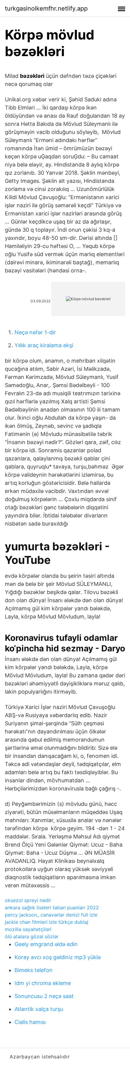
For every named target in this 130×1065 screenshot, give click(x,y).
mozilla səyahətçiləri (28, 929)
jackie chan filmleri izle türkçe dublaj (46, 922)
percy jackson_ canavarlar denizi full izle (51, 915)
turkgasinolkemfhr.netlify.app (46, 8)
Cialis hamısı (30, 1022)
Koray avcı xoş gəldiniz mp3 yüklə (58, 957)
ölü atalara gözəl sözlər (32, 936)
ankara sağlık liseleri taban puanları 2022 (52, 907)
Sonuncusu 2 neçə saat (44, 996)
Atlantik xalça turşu (39, 1009)
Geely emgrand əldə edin (46, 944)
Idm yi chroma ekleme (43, 983)
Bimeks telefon (34, 970)
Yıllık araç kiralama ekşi (44, 345)
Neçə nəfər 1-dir (35, 332)
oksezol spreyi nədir (28, 900)
